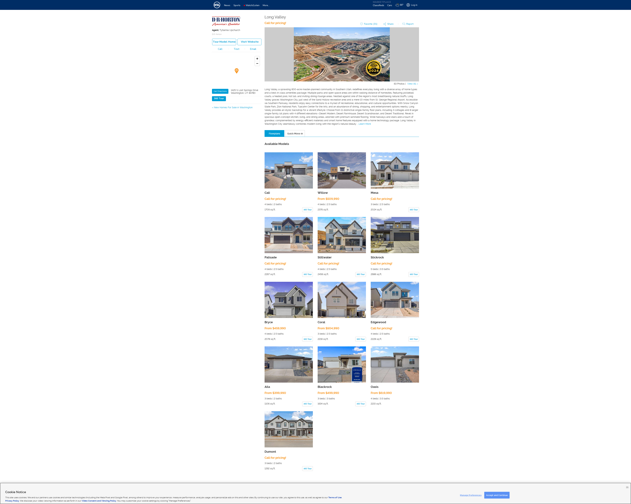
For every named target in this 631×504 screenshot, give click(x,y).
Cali (267, 192)
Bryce (269, 322)
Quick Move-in (295, 133)
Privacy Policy (12, 500)
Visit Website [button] (250, 42)
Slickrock (377, 257)
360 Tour (219, 98)
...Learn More (364, 124)
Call (220, 49)
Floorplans (274, 133)
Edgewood (378, 322)
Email (253, 49)
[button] (389, 24)
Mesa (374, 192)
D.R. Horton (217, 34)
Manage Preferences (470, 495)
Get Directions (220, 91)
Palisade (271, 257)
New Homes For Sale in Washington (233, 107)
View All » (412, 83)
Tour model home (224, 42)
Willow (323, 192)
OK (627, 487)
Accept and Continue (497, 495)
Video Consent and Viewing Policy (99, 500)
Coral (321, 322)
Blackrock (325, 387)
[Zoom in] (257, 58)
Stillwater (325, 257)
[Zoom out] (257, 63)
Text (236, 49)
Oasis (374, 387)
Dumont (270, 451)
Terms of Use (335, 497)
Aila (267, 387)
